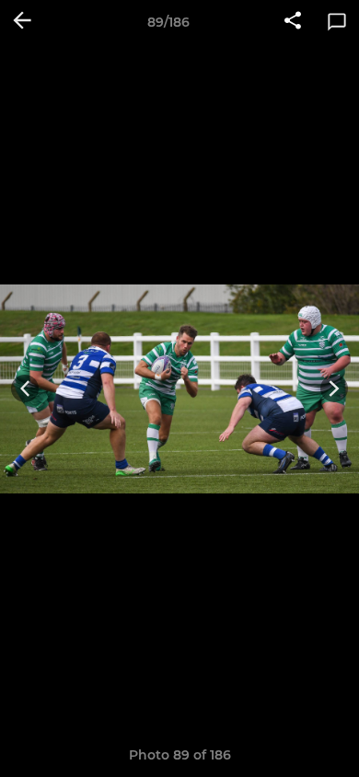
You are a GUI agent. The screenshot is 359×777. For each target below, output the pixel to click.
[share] (293, 22)
